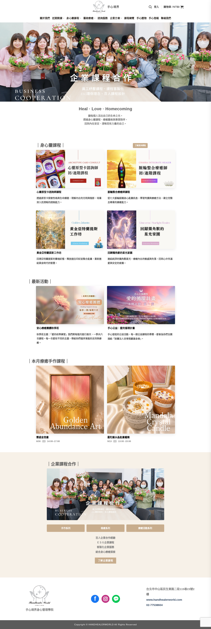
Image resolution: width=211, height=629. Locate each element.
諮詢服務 (103, 18)
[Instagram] (105, 599)
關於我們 (45, 18)
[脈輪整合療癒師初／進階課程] (141, 169)
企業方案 (115, 18)
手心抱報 (154, 18)
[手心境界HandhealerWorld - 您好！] (105, 7)
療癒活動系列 (145, 528)
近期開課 (57, 18)
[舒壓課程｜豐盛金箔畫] (70, 400)
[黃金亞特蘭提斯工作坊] (70, 229)
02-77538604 (154, 605)
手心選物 (142, 18)
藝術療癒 (88, 18)
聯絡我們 (166, 18)
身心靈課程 (72, 18)
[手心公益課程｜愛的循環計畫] (141, 305)
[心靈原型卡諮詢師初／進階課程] (70, 169)
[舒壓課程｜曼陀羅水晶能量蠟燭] (141, 400)
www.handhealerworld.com (164, 599)
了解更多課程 (140, 145)
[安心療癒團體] (70, 305)
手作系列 (65, 528)
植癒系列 (105, 528)
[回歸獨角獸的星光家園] (141, 229)
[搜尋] (150, 7)
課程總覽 (129, 18)
